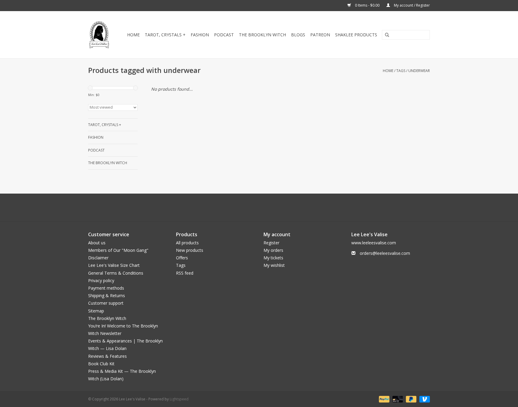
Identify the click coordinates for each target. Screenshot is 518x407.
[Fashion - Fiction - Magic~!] (99, 34)
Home (133, 35)
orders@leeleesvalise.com (385, 253)
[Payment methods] (383, 399)
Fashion (200, 35)
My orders (273, 250)
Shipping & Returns (106, 295)
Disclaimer (98, 258)
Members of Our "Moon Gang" (118, 250)
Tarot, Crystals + (165, 35)
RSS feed (184, 273)
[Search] (385, 35)
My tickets (273, 258)
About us (97, 243)
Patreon (320, 35)
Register (271, 243)
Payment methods (106, 288)
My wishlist (274, 265)
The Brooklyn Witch (107, 318)
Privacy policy (101, 280)
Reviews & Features (107, 356)
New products (189, 250)
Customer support (106, 303)
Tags (400, 70)
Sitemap (96, 311)
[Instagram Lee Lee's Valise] (286, 207)
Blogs (298, 35)
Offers (182, 258)
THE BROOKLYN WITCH (262, 35)
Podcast (224, 35)
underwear (419, 70)
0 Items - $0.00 (367, 5)
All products (187, 243)
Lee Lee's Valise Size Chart (114, 265)
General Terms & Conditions (115, 273)
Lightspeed (179, 399)
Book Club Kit (101, 363)
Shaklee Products (356, 35)
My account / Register (411, 5)
